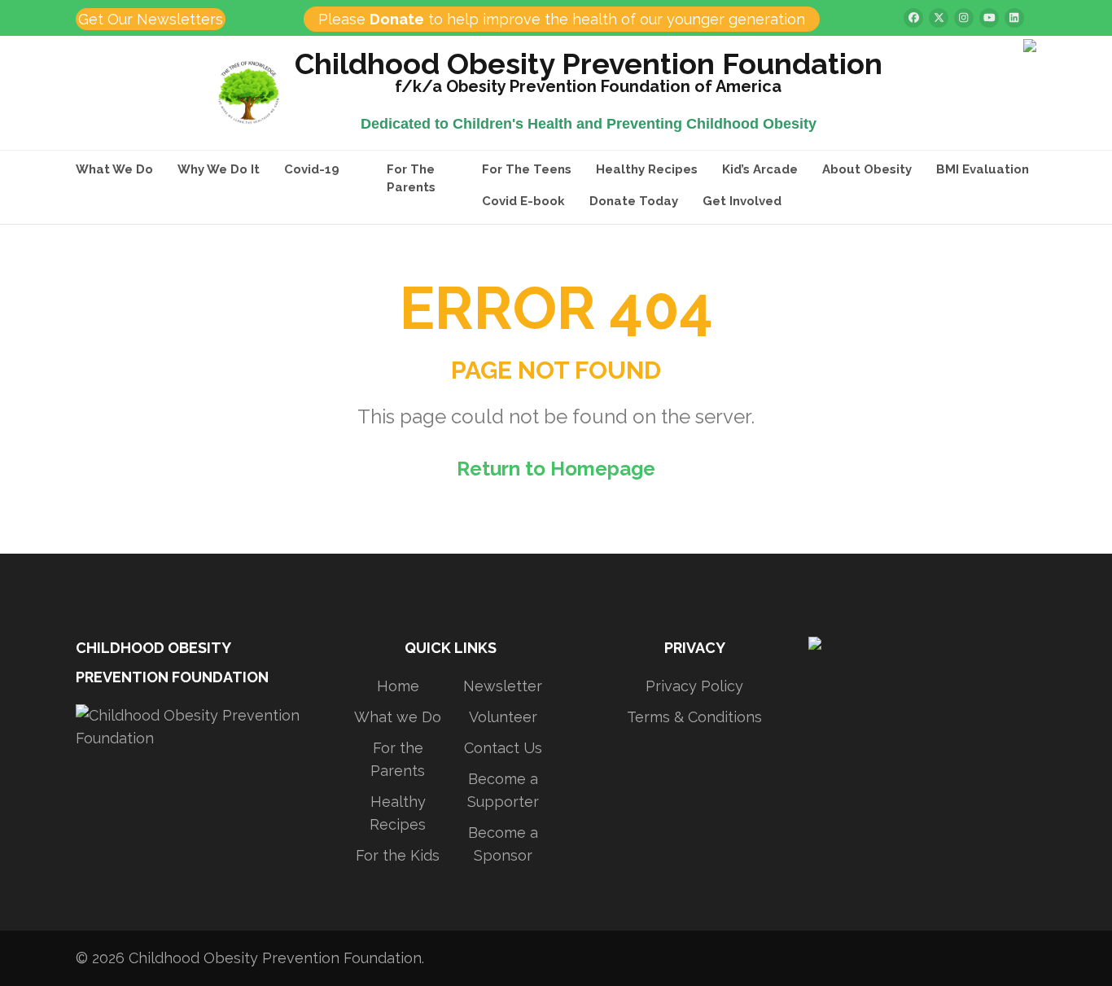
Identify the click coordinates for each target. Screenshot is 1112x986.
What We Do (114, 169)
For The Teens (526, 169)
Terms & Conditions (694, 716)
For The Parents (411, 178)
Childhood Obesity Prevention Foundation (588, 66)
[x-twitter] (938, 18)
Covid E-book (523, 201)
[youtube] (989, 18)
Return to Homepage (556, 468)
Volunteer (503, 716)
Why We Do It (218, 169)
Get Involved (742, 201)
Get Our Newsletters (150, 19)
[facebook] (913, 18)
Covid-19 (311, 169)
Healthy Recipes (647, 169)
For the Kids (398, 855)
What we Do (397, 716)
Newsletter (502, 686)
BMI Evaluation (982, 169)
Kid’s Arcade (760, 169)
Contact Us (503, 747)
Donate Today (633, 201)
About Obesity (867, 169)
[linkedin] (1014, 18)
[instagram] (964, 18)
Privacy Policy (694, 686)
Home (398, 686)
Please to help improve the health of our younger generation (561, 19)
